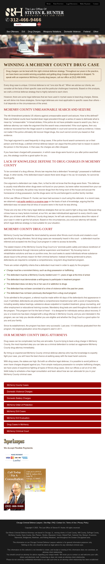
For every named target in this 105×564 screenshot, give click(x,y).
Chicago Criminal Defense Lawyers (29, 523)
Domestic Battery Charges (19, 398)
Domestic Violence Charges (19, 391)
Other (95, 31)
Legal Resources (71, 4)
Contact (95, 4)
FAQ (53, 523)
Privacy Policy (83, 523)
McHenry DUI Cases (16, 411)
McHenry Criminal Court (18, 431)
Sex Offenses (13, 31)
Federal (86, 31)
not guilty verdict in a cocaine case (32, 201)
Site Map (47, 523)
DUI (23, 31)
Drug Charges (34, 31)
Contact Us (61, 523)
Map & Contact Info (33, 481)
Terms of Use (71, 523)
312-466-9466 (25, 19)
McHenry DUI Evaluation (18, 417)
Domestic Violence (72, 31)
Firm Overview (58, 4)
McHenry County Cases (18, 384)
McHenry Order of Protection (20, 404)
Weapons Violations (52, 31)
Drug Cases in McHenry (18, 424)
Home (49, 4)
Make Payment (85, 4)
